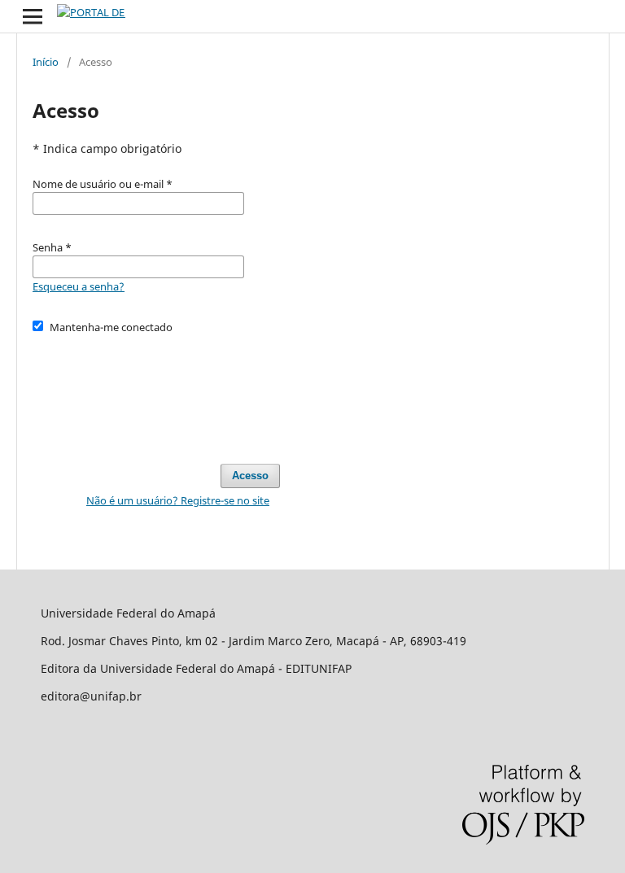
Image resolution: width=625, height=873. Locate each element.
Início (46, 62)
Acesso (250, 475)
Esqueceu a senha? (79, 286)
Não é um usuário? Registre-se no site (177, 500)
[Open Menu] (32, 16)
